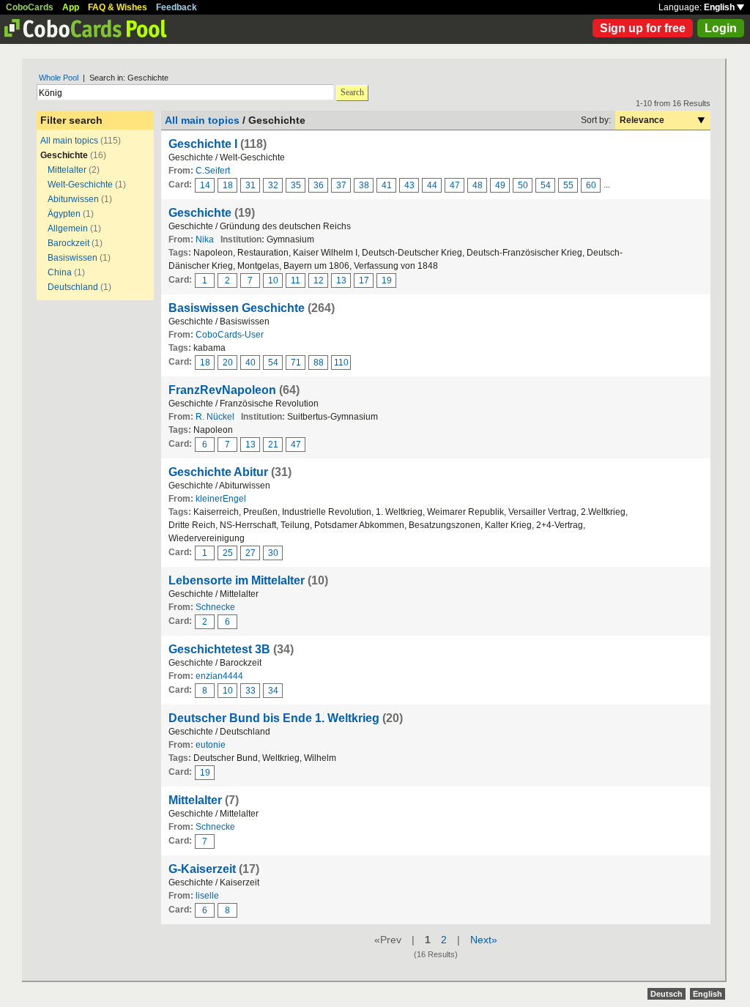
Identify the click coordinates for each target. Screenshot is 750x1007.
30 (273, 553)
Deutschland (73, 287)
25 (228, 553)
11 (295, 280)
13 (341, 280)
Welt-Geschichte (80, 184)
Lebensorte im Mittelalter (236, 580)
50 (523, 185)
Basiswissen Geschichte (236, 308)
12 (318, 280)
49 (500, 185)
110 (341, 362)
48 (477, 185)
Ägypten (64, 214)
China (60, 272)
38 (364, 185)
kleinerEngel (221, 499)
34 (273, 690)
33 (250, 690)
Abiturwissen (73, 199)
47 (455, 185)
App (70, 7)
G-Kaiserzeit (202, 869)
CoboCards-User (230, 335)
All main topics (69, 140)
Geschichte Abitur (218, 472)
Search (352, 92)
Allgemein (68, 228)
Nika (205, 239)
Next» (483, 939)
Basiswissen (72, 258)
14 (205, 185)
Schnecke (215, 607)
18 (228, 185)
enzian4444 (219, 676)
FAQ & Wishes (117, 7)
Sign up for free (643, 28)
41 (387, 185)
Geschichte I (202, 144)
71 (296, 362)
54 (546, 185)
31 (250, 185)
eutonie (211, 745)
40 (250, 362)
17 (364, 280)
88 (318, 362)
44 (432, 185)
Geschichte (199, 213)
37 (341, 185)
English (720, 7)
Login (721, 28)
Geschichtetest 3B (219, 649)
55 (568, 185)
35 (296, 185)
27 (250, 553)
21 (273, 444)
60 (591, 185)
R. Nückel (215, 417)
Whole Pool (58, 77)
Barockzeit (68, 243)
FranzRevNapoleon (222, 390)
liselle (207, 896)
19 (387, 280)
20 (228, 362)
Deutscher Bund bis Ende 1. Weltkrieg (273, 718)
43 (409, 185)
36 (318, 185)
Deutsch (666, 993)
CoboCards (29, 7)
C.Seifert (213, 171)
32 (273, 185)
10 (273, 280)
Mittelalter (67, 170)
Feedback (176, 7)
